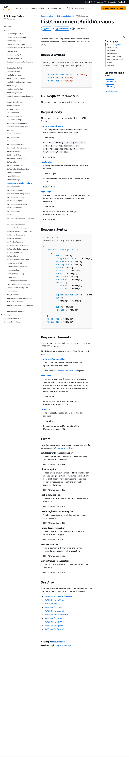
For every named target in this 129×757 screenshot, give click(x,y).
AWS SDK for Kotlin (53, 618)
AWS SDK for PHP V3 (54, 622)
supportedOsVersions (68, 295)
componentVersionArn (60, 75)
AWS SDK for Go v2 (53, 607)
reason (63, 286)
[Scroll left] (14, 8)
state (59, 283)
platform (61, 276)
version (60, 310)
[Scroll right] (67, 8)
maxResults (54, 78)
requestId (53, 322)
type (58, 307)
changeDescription (66, 258)
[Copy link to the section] (38, 54)
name (58, 267)
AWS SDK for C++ (53, 603)
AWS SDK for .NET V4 (54, 600)
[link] (82, 16)
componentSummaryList (60, 249)
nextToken (53, 81)
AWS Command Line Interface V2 (60, 596)
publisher (61, 279)
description (63, 264)
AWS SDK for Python (54, 625)
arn (57, 255)
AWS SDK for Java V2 (54, 611)
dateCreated (63, 261)
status (63, 289)
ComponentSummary (66, 370)
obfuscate (61, 270)
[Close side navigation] (34, 16)
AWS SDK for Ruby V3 (54, 629)
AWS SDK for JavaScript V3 (57, 614)
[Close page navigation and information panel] (124, 37)
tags (58, 298)
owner (59, 273)
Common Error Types (64, 448)
